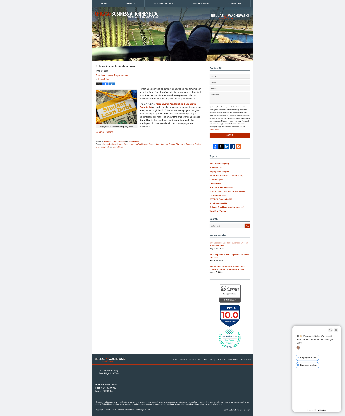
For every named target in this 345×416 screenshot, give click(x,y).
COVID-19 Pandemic (221, 199)
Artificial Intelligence (221, 187)
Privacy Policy (214, 129)
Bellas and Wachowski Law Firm (226, 175)
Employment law (219, 171)
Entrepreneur (218, 195)
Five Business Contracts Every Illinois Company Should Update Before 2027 (227, 267)
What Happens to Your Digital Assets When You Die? (229, 256)
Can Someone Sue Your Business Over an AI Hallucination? (229, 244)
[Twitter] (221, 146)
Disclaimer (208, 359)
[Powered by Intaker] (322, 410)
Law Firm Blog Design (237, 410)
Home (104, 3)
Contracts (216, 179)
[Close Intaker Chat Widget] (336, 330)
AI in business (218, 203)
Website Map (233, 359)
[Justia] (233, 146)
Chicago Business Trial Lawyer (136, 144)
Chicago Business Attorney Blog (126, 15)
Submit (229, 135)
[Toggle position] (330, 330)
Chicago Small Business (158, 144)
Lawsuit (215, 183)
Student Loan (134, 142)
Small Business (119, 142)
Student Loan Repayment (112, 75)
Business (107, 142)
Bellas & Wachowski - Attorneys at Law (134, 409)
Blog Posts (246, 359)
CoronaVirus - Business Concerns (227, 191)
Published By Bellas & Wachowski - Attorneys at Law (230, 15)
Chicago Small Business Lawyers (227, 207)
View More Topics (218, 211)
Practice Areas (201, 3)
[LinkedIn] (227, 146)
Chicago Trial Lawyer (177, 144)
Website (130, 3)
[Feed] (238, 146)
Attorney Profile (163, 3)
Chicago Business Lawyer (112, 144)
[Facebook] (215, 146)
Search (247, 226)
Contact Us (235, 3)
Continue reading (104, 132)
